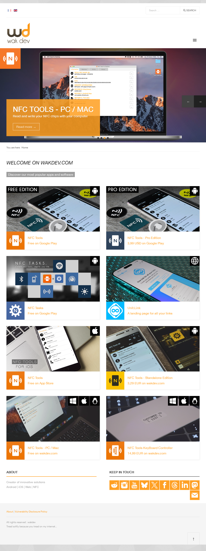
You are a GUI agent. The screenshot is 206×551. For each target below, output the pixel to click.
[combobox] (163, 10)
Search (191, 10)
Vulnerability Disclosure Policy (31, 511)
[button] (98, 138)
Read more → (26, 127)
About (9, 511)
